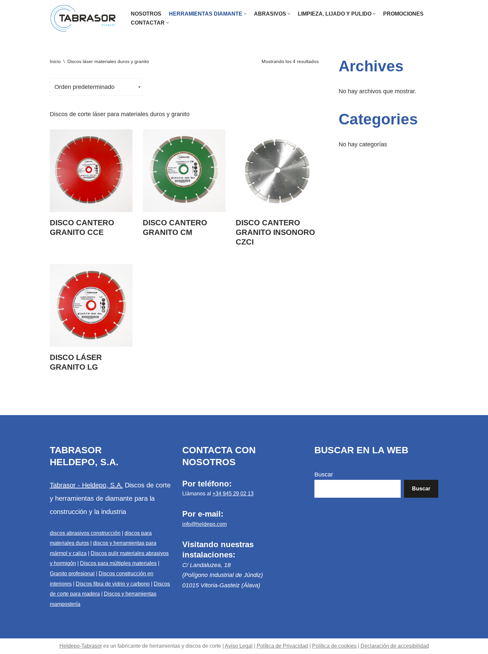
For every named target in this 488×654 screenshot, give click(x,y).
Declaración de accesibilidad (395, 646)
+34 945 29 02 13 (233, 493)
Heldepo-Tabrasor (80, 646)
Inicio (55, 61)
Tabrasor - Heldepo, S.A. (86, 485)
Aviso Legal (239, 646)
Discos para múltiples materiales (118, 563)
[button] (245, 14)
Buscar (323, 474)
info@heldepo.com (204, 524)
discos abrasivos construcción (85, 533)
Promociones (403, 14)
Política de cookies (334, 646)
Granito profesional (72, 573)
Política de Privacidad (282, 646)
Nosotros (146, 14)
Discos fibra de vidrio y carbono (113, 584)
